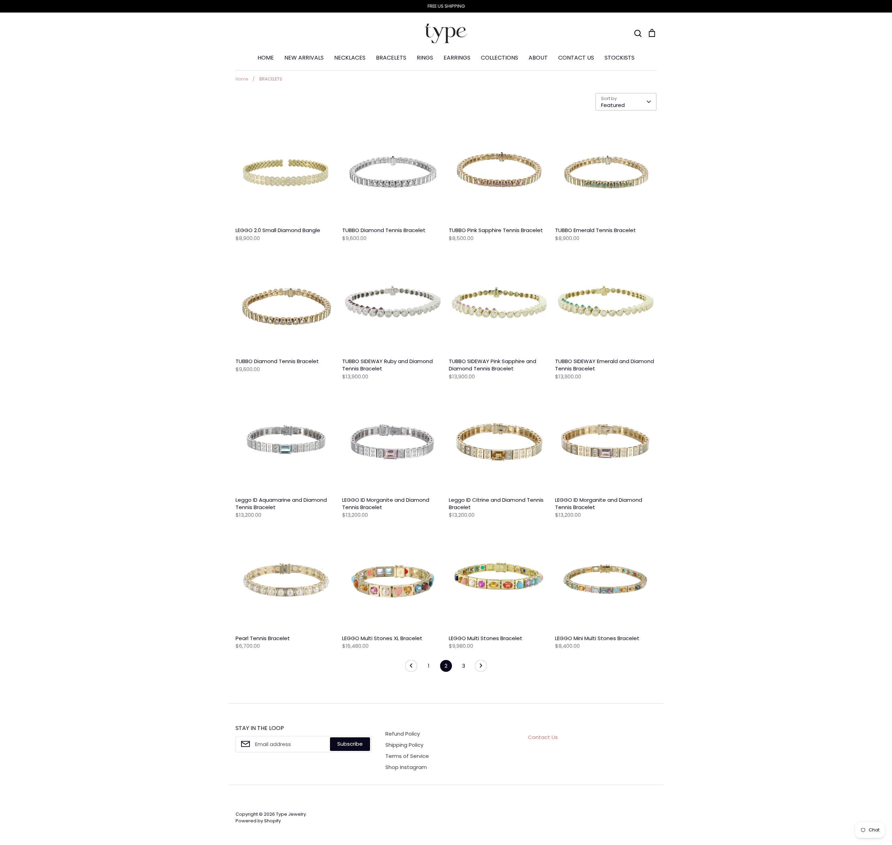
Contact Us (543, 737)
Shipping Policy (404, 744)
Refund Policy (402, 733)
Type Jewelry (291, 814)
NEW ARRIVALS (304, 58)
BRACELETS (391, 58)
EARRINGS (457, 58)
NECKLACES (350, 58)
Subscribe (350, 743)
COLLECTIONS (499, 58)
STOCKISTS (620, 58)
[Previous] (411, 668)
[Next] (481, 668)
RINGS (425, 58)
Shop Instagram (406, 767)
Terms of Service (407, 756)
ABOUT (538, 58)
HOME (265, 58)
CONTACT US (576, 58)
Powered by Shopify (258, 820)
